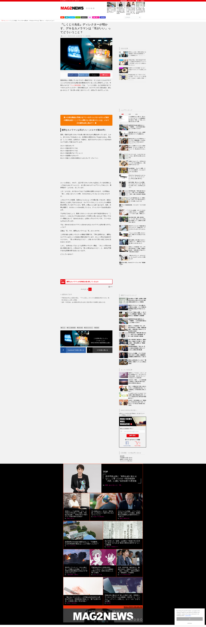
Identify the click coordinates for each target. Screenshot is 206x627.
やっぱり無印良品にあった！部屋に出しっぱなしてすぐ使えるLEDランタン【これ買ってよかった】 (137, 199)
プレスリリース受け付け (126, 461)
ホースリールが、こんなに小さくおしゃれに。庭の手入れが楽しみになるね (137, 156)
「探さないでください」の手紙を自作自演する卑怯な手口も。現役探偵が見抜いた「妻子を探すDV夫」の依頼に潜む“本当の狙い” (83, 599)
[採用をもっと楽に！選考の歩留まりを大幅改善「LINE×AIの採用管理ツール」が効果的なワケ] (123, 56)
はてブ (82, 75)
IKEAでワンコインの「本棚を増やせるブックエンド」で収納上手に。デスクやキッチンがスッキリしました (137, 227)
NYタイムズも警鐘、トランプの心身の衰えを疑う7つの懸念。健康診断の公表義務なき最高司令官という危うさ (137, 355)
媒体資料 (122, 456)
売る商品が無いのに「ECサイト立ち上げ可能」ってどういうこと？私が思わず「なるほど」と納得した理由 (137, 76)
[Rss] (91, 8)
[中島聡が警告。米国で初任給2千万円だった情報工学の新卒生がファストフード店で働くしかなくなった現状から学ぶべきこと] (123, 64)
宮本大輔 (80, 327)
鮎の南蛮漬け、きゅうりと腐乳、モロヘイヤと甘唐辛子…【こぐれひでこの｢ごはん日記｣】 (137, 170)
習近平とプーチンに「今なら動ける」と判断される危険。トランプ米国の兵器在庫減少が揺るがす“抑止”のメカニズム (76, 570)
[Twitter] (89, 8)
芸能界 (97, 327)
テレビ (63, 327)
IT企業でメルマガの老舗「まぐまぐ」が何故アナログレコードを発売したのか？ (137, 69)
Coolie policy (188, 615)
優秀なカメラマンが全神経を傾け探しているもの (82, 281)
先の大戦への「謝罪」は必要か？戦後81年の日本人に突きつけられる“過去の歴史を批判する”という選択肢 (140, 10)
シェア (71, 75)
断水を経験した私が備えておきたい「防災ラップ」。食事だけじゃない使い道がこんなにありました (137, 241)
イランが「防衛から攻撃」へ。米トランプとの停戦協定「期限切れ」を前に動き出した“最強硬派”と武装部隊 (137, 314)
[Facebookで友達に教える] (73, 347)
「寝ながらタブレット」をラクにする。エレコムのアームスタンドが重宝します (137, 257)
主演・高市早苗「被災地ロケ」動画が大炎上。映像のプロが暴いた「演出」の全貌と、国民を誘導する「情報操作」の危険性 (129, 570)
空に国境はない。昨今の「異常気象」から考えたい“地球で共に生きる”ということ (102, 513)
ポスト (95, 75)
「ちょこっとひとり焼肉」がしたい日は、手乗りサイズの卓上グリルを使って (137, 234)
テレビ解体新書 (75, 85)
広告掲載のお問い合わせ (126, 457)
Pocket (106, 75)
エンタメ (64, 36)
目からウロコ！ (89, 327)
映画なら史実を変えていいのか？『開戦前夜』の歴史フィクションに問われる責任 (137, 362)
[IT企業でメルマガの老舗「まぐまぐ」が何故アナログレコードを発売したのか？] (123, 72)
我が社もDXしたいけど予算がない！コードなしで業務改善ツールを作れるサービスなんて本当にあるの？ (137, 140)
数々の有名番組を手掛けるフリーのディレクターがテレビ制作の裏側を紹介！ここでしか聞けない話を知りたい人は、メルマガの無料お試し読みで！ (86, 120)
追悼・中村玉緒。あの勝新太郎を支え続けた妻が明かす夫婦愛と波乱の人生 (83, 302)
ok (189, 619)
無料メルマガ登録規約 (124, 428)
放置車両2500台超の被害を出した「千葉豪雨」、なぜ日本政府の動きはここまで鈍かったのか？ (111, 10)
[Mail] (94, 8)
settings (189, 623)
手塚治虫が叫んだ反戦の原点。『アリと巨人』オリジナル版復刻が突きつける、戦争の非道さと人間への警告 (102, 570)
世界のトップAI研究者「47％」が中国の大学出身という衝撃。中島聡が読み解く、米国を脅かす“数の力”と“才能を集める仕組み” (76, 513)
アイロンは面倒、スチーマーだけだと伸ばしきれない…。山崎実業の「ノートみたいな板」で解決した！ (137, 212)
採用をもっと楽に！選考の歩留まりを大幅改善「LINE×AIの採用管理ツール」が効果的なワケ (137, 53)
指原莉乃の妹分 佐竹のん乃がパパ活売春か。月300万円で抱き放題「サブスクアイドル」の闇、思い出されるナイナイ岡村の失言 (130, 11)
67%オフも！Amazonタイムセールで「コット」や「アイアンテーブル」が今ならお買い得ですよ (137, 177)
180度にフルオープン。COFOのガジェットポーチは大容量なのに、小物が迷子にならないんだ (137, 163)
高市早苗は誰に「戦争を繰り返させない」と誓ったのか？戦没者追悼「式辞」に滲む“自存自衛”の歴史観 (121, 10)
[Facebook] (87, 8)
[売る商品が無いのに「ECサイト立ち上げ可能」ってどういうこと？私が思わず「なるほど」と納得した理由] (123, 79)
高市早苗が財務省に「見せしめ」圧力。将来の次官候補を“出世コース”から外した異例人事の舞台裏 (136, 348)
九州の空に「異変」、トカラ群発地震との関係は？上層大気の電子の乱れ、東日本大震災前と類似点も (137, 381)
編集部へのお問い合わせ (126, 459)
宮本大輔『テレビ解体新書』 (84, 36)
